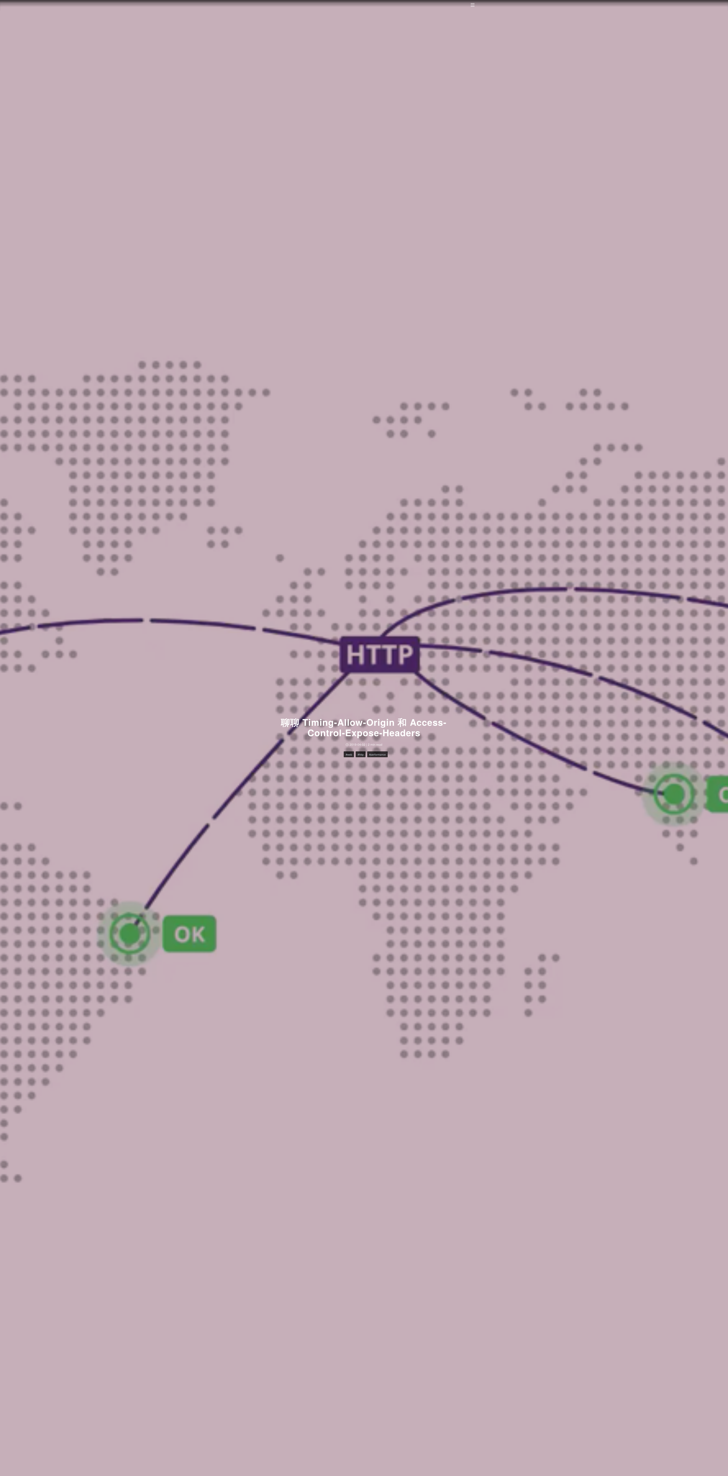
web (349, 754)
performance (378, 754)
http (361, 754)
